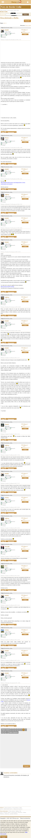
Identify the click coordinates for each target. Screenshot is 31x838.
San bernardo (14, 812)
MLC (6, 566)
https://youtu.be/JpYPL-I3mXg (7, 286)
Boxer (9, 812)
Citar (3, 131)
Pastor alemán (12, 811)
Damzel (26, 25)
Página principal (3, 10)
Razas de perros (8, 807)
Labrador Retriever (14, 813)
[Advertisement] (13, 51)
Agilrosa (7, 194)
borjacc (7, 137)
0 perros (26, 196)
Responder (27, 20)
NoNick (7, 497)
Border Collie (16, 10)
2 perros (26, 32)
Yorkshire (5, 812)
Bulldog (17, 811)
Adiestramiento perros (8, 808)
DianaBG (7, 546)
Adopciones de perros (17, 808)
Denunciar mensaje (11, 131)
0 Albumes (25, 30)
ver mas (25, 34)
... (6, 732)
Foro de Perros (15, 807)
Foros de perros (10, 10)
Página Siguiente (13, 732)
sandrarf (29, 25)
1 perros (26, 140)
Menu (8, 2)
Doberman (7, 813)
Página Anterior (6, 729)
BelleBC (7, 30)
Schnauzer (20, 812)
